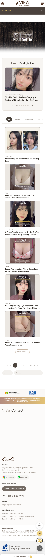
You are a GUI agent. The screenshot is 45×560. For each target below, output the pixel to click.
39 (31, 365)
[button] (17, 105)
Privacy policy (7, 528)
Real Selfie (6, 11)
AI (39, 533)
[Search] (40, 373)
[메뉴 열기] (42, 3)
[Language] (2, 3)
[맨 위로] (40, 548)
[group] (9, 119)
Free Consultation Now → (14, 489)
